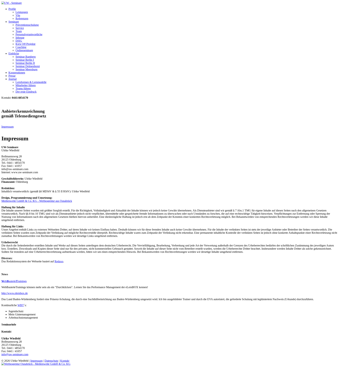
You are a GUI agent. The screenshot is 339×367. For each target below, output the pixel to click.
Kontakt (64, 360)
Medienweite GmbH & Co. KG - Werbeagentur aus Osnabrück (36, 200)
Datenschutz (51, 360)
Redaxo (59, 261)
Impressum (7, 126)
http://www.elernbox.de (14, 293)
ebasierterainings (14, 281)
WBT (20, 305)
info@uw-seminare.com (14, 354)
